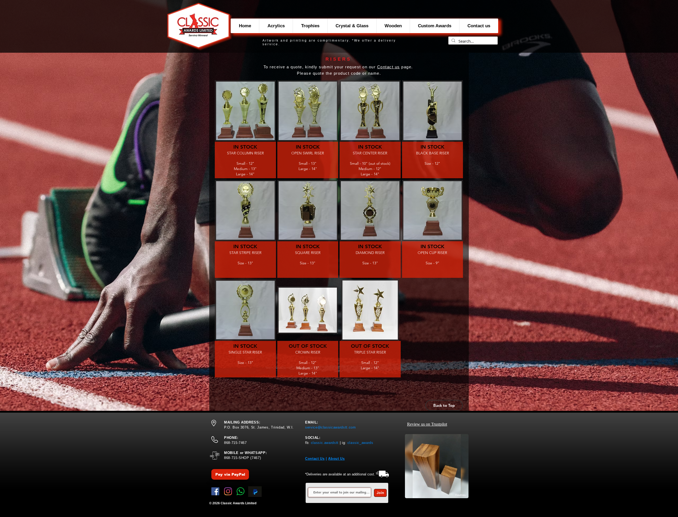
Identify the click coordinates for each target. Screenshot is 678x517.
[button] (245, 129)
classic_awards (360, 443)
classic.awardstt (324, 443)
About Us (336, 459)
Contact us (388, 67)
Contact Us (315, 459)
